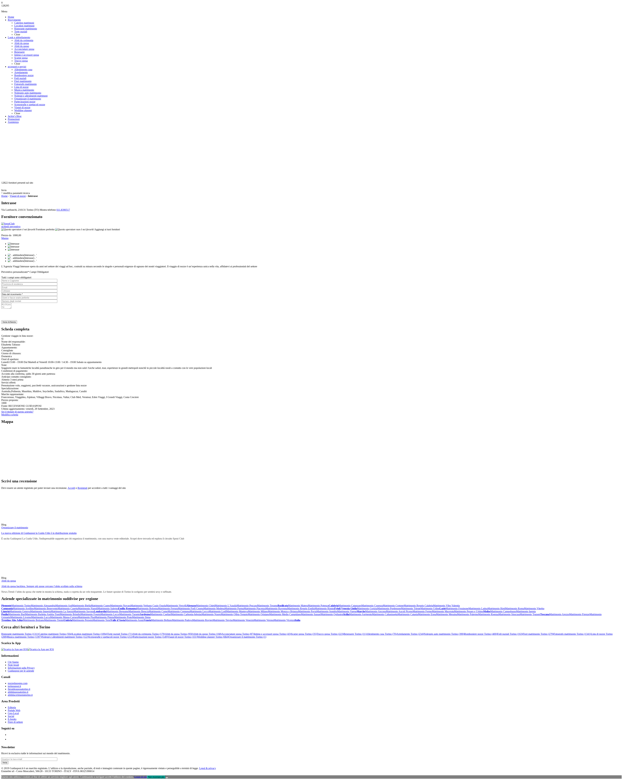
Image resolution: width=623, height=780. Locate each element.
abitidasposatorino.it (18, 692)
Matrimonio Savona (84, 611)
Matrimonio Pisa (86, 617)
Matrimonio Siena (141, 617)
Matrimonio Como (158, 611)
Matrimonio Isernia (526, 611)
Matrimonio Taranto (129, 614)
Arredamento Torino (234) (410, 634)
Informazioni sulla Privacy (21, 667)
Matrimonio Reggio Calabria (418, 605)
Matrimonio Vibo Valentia (446, 605)
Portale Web (14, 710)
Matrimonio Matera (298, 605)
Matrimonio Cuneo (100, 605)
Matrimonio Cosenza (372, 605)
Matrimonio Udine (430, 608)
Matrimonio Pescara (247, 605)
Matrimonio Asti (63, 605)
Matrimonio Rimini (324, 608)
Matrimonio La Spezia (62, 611)
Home (4, 196)
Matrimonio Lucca (40, 617)
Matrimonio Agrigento (360, 614)
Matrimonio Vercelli (176, 605)
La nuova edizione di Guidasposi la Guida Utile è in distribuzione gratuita (39, 533)
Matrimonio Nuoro (211, 614)
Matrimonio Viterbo (534, 608)
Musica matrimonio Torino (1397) (24, 636)
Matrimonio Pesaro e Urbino (468, 611)
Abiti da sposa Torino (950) (179, 634)
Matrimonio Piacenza (255, 608)
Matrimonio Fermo (422, 611)
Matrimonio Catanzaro (349, 605)
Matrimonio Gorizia (367, 608)
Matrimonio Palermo (467, 614)
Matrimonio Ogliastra (332, 614)
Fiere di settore (15, 722)
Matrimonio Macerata (443, 611)
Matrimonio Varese (347, 611)
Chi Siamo (13, 662)
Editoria (12, 707)
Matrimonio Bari (16, 614)
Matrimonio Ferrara (168, 608)
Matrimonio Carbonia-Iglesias (186, 614)
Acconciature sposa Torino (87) (238, 634)
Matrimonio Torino (21, 605)
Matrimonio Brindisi (70, 614)
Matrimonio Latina (478, 608)
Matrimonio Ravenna (276, 608)
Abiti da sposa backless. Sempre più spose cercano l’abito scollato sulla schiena (41, 586)
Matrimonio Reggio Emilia (301, 608)
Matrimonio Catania (408, 614)
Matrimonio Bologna (147, 608)
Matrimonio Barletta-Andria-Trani (42, 614)
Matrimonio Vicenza (284, 620)
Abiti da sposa (8, 580)
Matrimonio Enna (427, 614)
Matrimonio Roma (514, 608)
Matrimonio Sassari (311, 614)
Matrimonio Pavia (307, 611)
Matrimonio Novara (120, 605)
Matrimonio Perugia (82, 620)
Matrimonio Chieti (205, 605)
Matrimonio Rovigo (202, 620)
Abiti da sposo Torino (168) (207, 634)
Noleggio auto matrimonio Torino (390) (444, 634)
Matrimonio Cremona (179, 611)
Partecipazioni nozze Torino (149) (150, 636)
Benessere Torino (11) (355, 634)
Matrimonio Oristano (258, 614)
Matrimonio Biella (81, 605)
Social (11, 716)
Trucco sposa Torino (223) (330, 634)
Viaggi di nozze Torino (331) (182, 636)
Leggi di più (140, 776)
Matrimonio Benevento (46, 608)
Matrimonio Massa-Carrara (64, 617)
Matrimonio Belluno (161, 620)
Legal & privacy (207, 768)
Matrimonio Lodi (217, 611)
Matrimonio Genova (20, 611)
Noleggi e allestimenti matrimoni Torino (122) (65, 636)
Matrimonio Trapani (530, 614)
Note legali (13, 665)
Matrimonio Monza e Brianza (283, 611)
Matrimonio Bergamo (117, 611)
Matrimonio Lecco (199, 611)
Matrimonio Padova (182, 620)
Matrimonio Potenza (318, 605)
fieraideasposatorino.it (19, 689)
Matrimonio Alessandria (43, 605)
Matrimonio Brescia (138, 611)
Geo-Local (13, 713)
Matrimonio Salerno (108, 608)
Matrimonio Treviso (223, 620)
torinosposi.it (14, 686)
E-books (12, 719)
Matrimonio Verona (264, 620)
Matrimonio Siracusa (509, 614)
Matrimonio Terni (102, 620)
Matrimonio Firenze (579, 614)
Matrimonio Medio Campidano (285, 614)
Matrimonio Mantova (237, 611)
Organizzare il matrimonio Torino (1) (247, 636)
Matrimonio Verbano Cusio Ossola (148, 605)
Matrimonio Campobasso (503, 611)
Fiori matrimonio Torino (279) (538, 634)
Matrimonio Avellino (23, 608)
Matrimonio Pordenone (389, 608)
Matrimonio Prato (123, 617)
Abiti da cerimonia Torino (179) (148, 634)
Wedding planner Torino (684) (212, 636)
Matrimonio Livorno (20, 617)
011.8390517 (63, 209)
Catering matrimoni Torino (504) (55, 634)
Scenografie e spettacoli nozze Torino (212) (110, 636)
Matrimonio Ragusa (488, 614)
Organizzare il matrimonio (14, 527)
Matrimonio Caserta (68, 608)
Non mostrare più (156, 777)
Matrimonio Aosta (134, 620)
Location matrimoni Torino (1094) (89, 634)
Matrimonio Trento (54, 620)
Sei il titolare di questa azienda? (17, 411)
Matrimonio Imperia (40, 611)
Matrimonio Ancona (375, 611)
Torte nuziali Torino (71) (119, 634)
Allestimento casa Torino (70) (381, 634)
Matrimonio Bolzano (33, 620)
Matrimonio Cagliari (160, 614)
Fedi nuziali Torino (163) (510, 634)
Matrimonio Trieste (411, 608)
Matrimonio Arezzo (559, 614)
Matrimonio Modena (214, 608)
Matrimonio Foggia (91, 614)
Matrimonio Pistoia (104, 617)
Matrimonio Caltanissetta (385, 614)
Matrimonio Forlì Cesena (191, 608)
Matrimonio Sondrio (327, 611)
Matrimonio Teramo (267, 605)
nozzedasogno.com (17, 683)
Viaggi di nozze (18, 196)
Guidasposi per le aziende (21, 670)
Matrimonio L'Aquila (226, 605)
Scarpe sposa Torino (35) (304, 634)
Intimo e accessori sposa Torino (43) (272, 634)
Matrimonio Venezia (243, 620)
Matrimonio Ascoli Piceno (399, 611)
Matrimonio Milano (258, 611)
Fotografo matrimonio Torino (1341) (572, 634)
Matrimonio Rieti (496, 608)
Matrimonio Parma (234, 608)
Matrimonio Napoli (88, 608)
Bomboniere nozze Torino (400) (480, 634)
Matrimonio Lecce (110, 614)
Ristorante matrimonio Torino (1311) (20, 634)
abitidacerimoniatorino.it (20, 695)
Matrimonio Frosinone (457, 608)
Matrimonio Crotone (393, 605)
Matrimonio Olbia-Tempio (234, 614)
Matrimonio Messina (446, 614)
